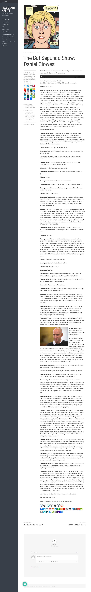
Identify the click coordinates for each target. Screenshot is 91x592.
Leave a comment (29, 124)
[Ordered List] (46, 561)
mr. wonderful (29, 118)
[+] (57, 561)
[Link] (54, 561)
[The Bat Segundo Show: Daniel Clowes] (55, 27)
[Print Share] (55, 505)
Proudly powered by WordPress (33, 586)
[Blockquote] (50, 561)
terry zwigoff (29, 119)
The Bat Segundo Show (8, 34)
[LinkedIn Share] (48, 505)
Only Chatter (5, 32)
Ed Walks (4, 45)
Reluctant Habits (8, 9)
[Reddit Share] (62, 505)
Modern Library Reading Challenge (8, 38)
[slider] (82, 76)
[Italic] (40, 561)
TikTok (3, 27)
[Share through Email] (51, 505)
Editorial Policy (5, 22)
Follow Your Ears (6, 29)
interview (32, 107)
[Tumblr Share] (58, 505)
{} (55, 561)
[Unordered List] (48, 561)
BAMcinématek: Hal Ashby (33, 525)
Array (53, 586)
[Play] (42, 77)
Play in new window (50, 81)
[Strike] (44, 561)
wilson (27, 121)
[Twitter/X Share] (44, 505)
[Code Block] (52, 561)
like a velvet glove (30, 116)
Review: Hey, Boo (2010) (77, 525)
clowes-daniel (29, 105)
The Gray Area (5, 24)
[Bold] (38, 561)
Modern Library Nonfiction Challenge (8, 42)
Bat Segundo (28, 104)
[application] (62, 76)
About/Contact (5, 19)
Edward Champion (36, 53)
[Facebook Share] (41, 505)
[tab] (3, 2)
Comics (27, 107)
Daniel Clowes (49, 86)
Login (76, 552)
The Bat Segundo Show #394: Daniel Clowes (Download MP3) (58, 494)
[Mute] (78, 77)
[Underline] (42, 561)
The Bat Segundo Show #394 (70, 71)
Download (60, 81)
